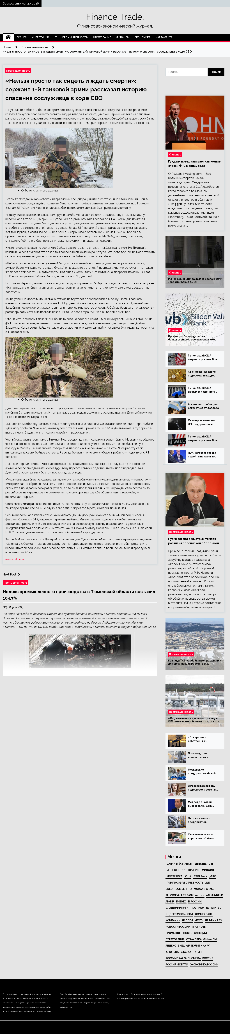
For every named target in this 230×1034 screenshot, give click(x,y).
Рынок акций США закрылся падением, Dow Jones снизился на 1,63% (203, 390)
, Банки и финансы (178, 863)
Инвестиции (40, 37)
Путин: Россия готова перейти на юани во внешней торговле (202, 455)
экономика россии (204, 964)
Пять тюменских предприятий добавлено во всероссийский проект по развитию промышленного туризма (203, 820)
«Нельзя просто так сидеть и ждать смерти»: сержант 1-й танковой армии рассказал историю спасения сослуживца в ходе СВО (76, 89)
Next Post (9, 574)
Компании (172, 920)
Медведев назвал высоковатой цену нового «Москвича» (201, 804)
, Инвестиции (175, 870)
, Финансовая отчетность (184, 882)
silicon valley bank (179, 895)
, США (187, 876)
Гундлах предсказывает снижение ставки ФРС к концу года (194, 164)
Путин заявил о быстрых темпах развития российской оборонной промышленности (193, 541)
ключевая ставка (178, 952)
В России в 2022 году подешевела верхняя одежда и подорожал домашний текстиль (202, 788)
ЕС (219, 907)
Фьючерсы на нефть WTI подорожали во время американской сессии (202, 422)
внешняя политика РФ (194, 945)
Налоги (187, 920)
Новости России (177, 926)
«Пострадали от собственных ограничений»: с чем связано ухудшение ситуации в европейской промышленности (202, 739)
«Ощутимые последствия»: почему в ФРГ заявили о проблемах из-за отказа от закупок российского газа (193, 720)
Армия (169, 901)
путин (197, 952)
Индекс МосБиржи (179, 914)
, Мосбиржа (173, 876)
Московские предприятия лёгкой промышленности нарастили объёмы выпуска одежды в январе (202, 771)
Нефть (198, 920)
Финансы (122, 37)
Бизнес (21, 37)
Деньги (211, 907)
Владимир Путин (177, 907)
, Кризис (193, 870)
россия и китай (176, 964)
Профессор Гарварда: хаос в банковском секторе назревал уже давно (191, 338)
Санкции (200, 933)
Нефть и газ (213, 920)
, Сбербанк (200, 876)
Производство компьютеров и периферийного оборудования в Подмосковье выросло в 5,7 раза (204, 755)
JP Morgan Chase (202, 889)
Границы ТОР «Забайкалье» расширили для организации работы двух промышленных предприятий (194, 662)
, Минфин (207, 870)
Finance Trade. (115, 17)
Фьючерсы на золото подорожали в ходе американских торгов (202, 374)
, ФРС (212, 876)
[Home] (8, 37)
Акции (199, 895)
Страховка (194, 939)
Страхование (102, 37)
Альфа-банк (214, 895)
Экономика (142, 37)
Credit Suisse (175, 889)
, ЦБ (207, 882)
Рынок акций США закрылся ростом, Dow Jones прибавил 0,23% (203, 357)
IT (55, 37)
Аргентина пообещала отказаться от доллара (203, 406)
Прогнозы (199, 926)
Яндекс (170, 945)
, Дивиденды (203, 863)
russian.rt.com (14, 559)
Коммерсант (203, 914)
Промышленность (75, 37)
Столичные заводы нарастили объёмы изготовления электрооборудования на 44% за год (203, 836)
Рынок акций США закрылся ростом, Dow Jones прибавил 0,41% (195, 280)
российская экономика (183, 958)
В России (195, 901)
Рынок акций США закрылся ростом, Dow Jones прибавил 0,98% (203, 438)
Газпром (198, 907)
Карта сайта (164, 37)
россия (207, 958)
